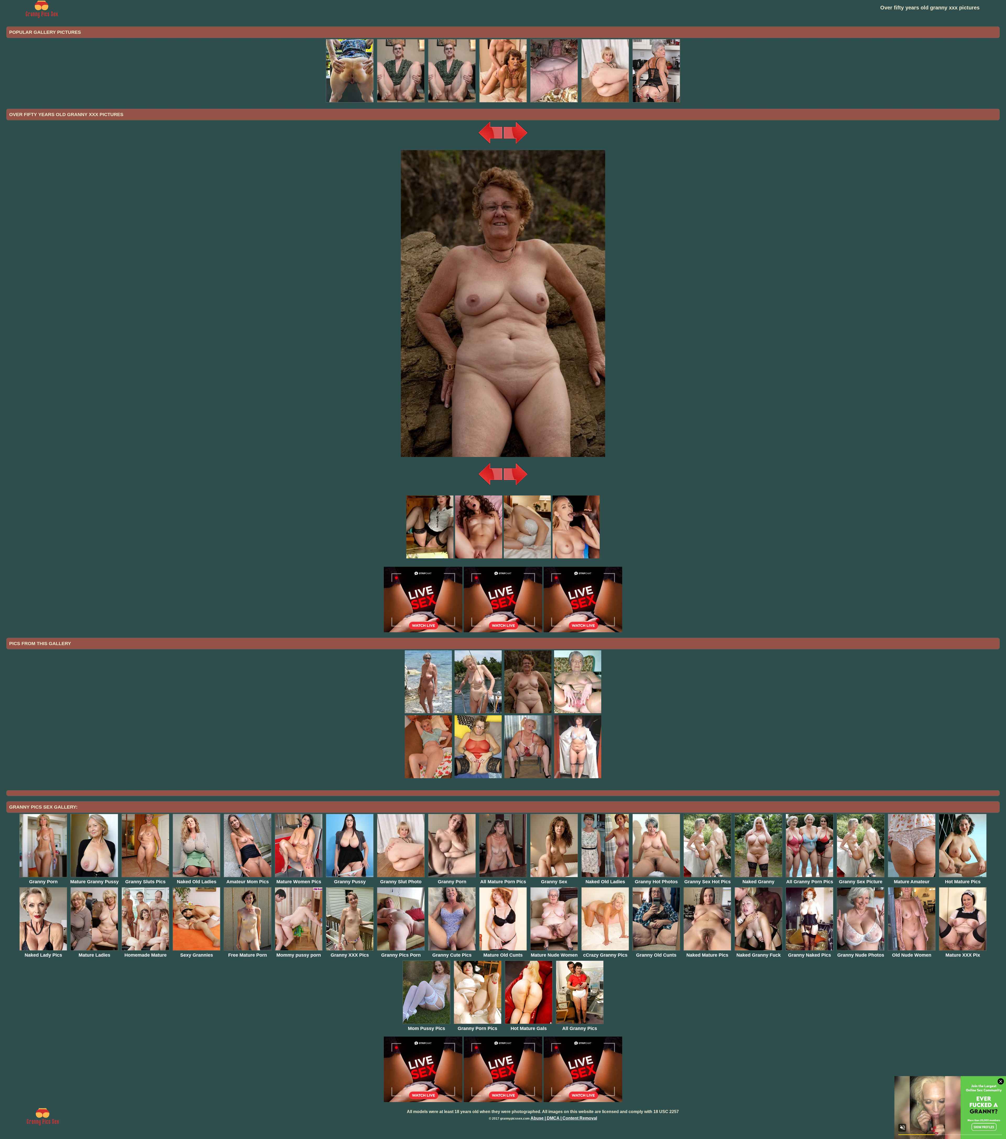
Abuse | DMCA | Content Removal (564, 1118)
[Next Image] (515, 143)
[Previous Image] (490, 143)
